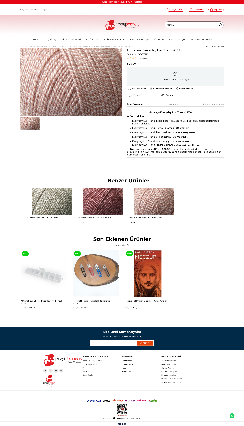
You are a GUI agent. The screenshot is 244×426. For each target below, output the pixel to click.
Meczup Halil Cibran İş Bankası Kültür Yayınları (146, 301)
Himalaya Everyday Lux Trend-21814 (145, 217)
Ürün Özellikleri (135, 104)
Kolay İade (24, 10)
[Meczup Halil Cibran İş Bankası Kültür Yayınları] (148, 273)
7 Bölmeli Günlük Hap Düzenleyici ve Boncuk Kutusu (41, 302)
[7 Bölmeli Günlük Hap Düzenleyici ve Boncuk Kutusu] (44, 273)
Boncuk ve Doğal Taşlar (92, 361)
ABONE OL (145, 343)
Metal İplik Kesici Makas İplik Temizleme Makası (91, 302)
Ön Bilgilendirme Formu (171, 382)
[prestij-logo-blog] (63, 381)
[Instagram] (51, 371)
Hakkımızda (127, 361)
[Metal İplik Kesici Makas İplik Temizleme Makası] (96, 273)
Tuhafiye (86, 368)
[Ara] (221, 25)
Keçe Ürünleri (88, 375)
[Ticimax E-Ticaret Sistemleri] (122, 424)
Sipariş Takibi (35, 10)
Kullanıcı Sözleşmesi (169, 371)
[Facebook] (45, 371)
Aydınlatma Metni (168, 361)
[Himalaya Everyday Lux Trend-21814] (154, 201)
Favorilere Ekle (66, 301)
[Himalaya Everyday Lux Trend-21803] (52, 201)
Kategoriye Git (122, 245)
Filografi (86, 371)
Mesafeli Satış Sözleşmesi (171, 379)
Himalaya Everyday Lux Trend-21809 (94, 217)
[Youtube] (56, 371)
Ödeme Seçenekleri (213, 104)
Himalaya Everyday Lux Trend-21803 (43, 217)
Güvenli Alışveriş (167, 368)
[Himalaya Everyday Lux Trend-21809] (103, 201)
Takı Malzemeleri (90, 364)
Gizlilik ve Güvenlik (168, 364)
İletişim (44, 10)
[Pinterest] (61, 371)
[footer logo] (63, 359)
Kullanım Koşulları (168, 375)
